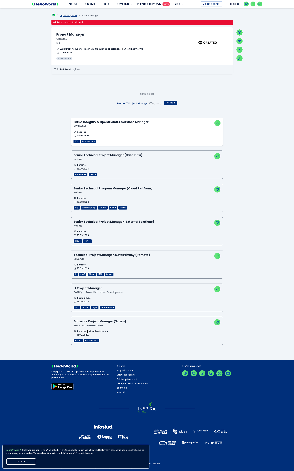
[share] (239, 58)
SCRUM (85, 307)
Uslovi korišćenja (126, 374)
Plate (106, 3)
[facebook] (239, 32)
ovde (90, 453)
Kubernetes (80, 174)
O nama (121, 366)
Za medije (122, 387)
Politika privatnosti (127, 379)
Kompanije (123, 3)
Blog (177, 3)
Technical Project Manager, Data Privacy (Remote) (112, 255)
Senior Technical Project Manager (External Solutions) (114, 222)
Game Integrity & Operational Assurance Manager (111, 122)
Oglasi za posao (68, 15)
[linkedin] (239, 50)
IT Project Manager (88, 288)
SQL (76, 141)
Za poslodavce (211, 3)
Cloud (113, 207)
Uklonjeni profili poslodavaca (132, 383)
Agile (94, 307)
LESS (100, 274)
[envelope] (228, 373)
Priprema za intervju (149, 3)
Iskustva (90, 3)
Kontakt (121, 392)
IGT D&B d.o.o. (82, 126)
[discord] (219, 373)
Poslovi (72, 3)
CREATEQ (62, 38)
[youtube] (202, 373)
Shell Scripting (89, 207)
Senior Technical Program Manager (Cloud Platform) (113, 188)
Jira (76, 307)
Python (103, 207)
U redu (21, 461)
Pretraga (171, 103)
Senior (93, 174)
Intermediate (88, 141)
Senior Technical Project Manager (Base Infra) (108, 155)
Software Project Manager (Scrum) (100, 321)
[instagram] (194, 373)
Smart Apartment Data (88, 325)
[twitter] (239, 41)
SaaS (82, 274)
